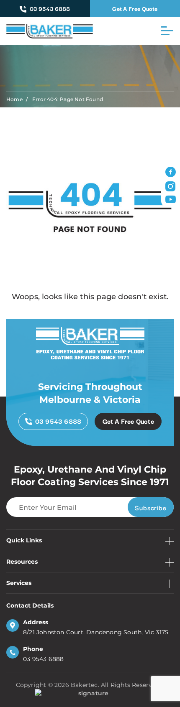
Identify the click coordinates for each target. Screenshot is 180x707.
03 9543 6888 (50, 8)
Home (14, 99)
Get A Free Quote (134, 8)
